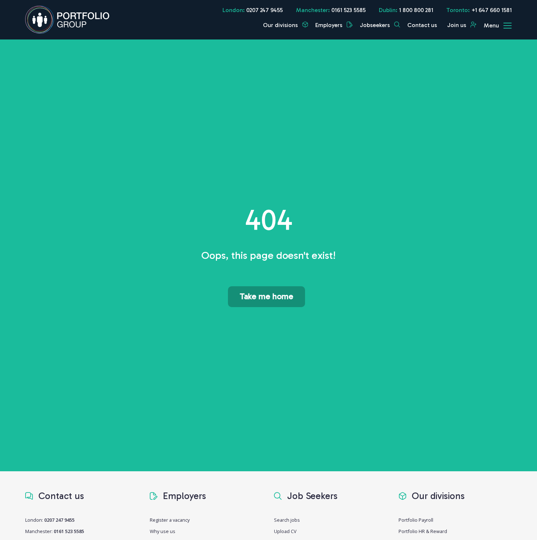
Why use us (162, 531)
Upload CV (285, 531)
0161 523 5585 (348, 10)
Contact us (422, 25)
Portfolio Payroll (416, 520)
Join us (457, 25)
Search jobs (287, 520)
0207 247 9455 (264, 10)
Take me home (266, 296)
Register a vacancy (170, 520)
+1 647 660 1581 (491, 10)
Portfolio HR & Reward (423, 531)
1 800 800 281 (416, 10)
